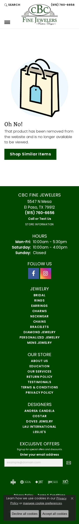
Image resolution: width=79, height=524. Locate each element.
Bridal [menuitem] (40, 295)
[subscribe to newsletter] (69, 463)
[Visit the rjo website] (65, 482)
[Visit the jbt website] (39, 482)
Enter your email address (39, 454)
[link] (62, 5)
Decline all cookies (25, 513)
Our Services (39, 371)
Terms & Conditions (39, 387)
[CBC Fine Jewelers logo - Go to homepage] (40, 14)
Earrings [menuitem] (39, 306)
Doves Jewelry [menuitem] (39, 421)
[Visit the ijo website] (53, 482)
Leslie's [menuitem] (39, 432)
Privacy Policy (39, 393)
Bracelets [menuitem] (39, 327)
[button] (12, 5)
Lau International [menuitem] (40, 427)
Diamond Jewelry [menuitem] (39, 332)
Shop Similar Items (30, 154)
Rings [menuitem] (39, 300)
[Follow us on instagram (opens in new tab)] (45, 273)
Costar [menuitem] (39, 416)
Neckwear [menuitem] (39, 316)
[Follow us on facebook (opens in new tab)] (33, 273)
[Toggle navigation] (7, 22)
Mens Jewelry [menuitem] (39, 343)
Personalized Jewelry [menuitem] (40, 337)
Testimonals (39, 382)
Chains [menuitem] (39, 322)
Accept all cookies (54, 513)
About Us (39, 361)
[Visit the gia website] (25, 482)
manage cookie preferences (42, 503)
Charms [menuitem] (39, 311)
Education (39, 366)
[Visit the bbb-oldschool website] (13, 482)
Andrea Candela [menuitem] (39, 411)
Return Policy (39, 377)
